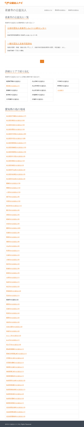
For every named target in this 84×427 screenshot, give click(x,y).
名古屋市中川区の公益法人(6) (15, 156)
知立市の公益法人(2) (13, 286)
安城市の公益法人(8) (13, 232)
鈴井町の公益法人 (12, 95)
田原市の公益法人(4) (13, 313)
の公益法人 (60, 10)
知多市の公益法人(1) (13, 282)
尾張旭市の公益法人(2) (13, 291)
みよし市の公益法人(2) (13, 335)
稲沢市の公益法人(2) (13, 264)
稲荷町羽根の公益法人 (13, 81)
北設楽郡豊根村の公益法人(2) (15, 416)
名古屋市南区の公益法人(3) (15, 165)
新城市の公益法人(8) (13, 268)
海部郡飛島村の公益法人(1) (15, 376)
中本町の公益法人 (63, 81)
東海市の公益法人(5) (13, 273)
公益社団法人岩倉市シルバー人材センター (26, 27)
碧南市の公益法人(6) (13, 219)
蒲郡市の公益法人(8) (13, 241)
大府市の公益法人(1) (13, 277)
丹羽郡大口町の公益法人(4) (15, 358)
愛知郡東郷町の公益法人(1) (15, 349)
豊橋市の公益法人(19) (13, 183)
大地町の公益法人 (37, 99)
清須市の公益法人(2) (13, 322)
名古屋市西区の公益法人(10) (15, 129)
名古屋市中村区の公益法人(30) (16, 134)
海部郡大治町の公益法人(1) (15, 367)
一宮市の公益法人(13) (13, 192)
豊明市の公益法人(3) (13, 304)
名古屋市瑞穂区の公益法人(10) (16, 147)
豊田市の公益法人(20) (13, 228)
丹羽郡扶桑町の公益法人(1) (15, 362)
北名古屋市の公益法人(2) (14, 327)
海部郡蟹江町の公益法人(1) (15, 371)
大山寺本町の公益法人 (39, 86)
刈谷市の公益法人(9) (13, 224)
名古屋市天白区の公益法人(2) (15, 179)
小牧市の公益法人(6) (13, 259)
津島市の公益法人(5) (13, 215)
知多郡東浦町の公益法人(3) (15, 385)
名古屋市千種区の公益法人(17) (16, 116)
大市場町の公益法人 (12, 99)
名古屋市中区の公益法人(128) (16, 138)
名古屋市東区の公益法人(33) (15, 120)
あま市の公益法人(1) (13, 340)
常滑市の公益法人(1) (13, 250)
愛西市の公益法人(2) (13, 318)
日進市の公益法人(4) (13, 309)
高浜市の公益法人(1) (13, 295)
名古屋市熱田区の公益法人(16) (16, 152)
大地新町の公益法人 (38, 95)
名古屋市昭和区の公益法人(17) (16, 143)
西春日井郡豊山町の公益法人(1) (16, 353)
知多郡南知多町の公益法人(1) (15, 389)
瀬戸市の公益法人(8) (13, 197)
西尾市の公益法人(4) (13, 237)
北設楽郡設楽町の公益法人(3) (15, 407)
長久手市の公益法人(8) (13, 344)
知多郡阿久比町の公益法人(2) (15, 380)
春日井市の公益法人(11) (14, 206)
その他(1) (60, 90)
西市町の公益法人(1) (13, 86)
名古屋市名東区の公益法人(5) (15, 174)
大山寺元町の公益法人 (39, 90)
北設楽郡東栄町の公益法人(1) (15, 412)
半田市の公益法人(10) (13, 201)
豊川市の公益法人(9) (13, 210)
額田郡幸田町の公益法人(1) (15, 403)
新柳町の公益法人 (12, 90)
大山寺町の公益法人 (38, 81)
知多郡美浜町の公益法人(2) (15, 394)
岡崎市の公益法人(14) (13, 188)
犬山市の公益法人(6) (13, 246)
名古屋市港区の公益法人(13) (15, 161)
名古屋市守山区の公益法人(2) (15, 170)
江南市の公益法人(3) (13, 255)
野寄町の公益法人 (63, 86)
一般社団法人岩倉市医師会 (19, 43)
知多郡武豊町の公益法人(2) (15, 398)
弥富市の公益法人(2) (13, 331)
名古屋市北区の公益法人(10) (15, 125)
